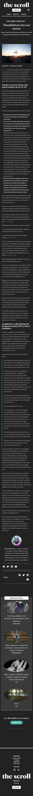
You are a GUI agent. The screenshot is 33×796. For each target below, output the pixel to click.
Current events (16, 758)
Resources (16, 761)
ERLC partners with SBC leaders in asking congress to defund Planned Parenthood (16, 677)
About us (16, 14)
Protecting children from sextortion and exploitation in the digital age (16, 618)
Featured (11, 21)
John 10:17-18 (12, 237)
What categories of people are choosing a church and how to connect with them (16, 647)
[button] (4, 566)
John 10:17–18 (12, 255)
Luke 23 (4, 70)
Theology (20, 21)
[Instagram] (14, 770)
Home (9, 14)
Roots (16, 704)
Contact (23, 14)
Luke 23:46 (8, 221)
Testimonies (16, 763)
